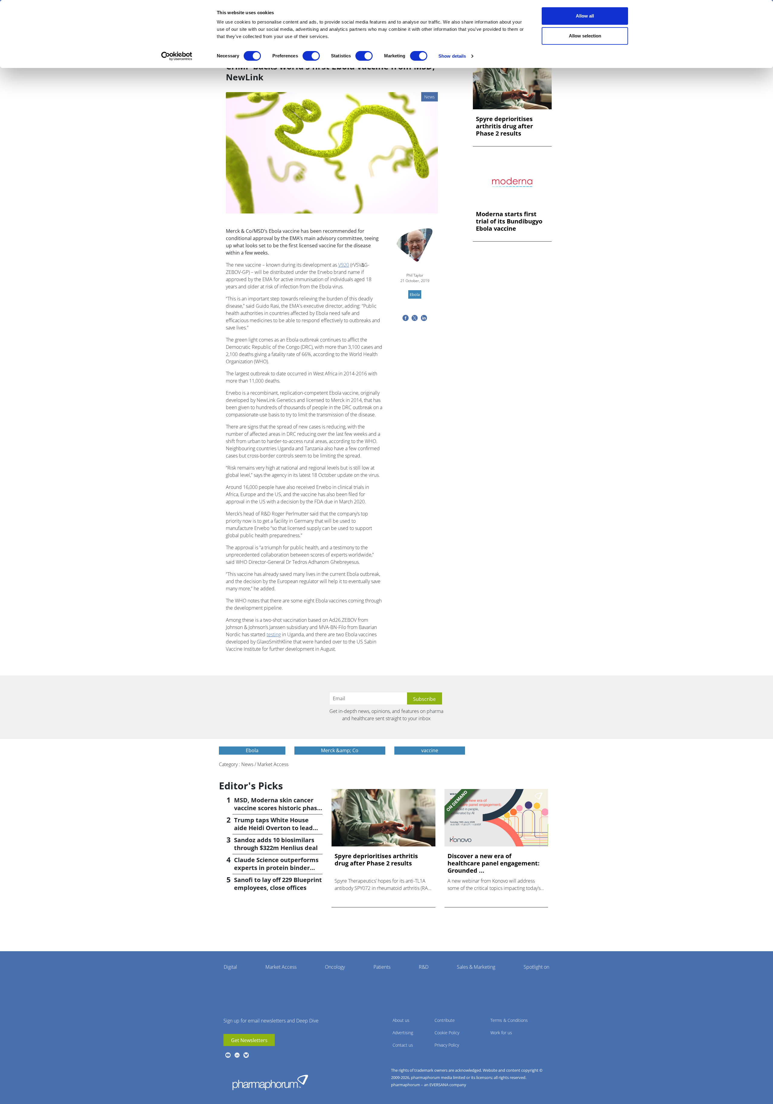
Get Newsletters (249, 1040)
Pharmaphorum (270, 1082)
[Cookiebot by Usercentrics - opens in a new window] (176, 56)
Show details (452, 56)
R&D (423, 967)
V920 (343, 265)
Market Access (281, 967)
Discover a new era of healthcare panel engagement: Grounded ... (493, 863)
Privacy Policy (447, 1045)
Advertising (403, 1032)
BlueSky (246, 1055)
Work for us (501, 1032)
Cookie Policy (447, 1032)
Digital (230, 967)
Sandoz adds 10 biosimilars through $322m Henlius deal (276, 844)
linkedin (237, 1055)
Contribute (445, 1020)
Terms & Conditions (509, 1020)
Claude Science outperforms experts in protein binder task (276, 868)
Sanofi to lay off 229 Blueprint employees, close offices (278, 884)
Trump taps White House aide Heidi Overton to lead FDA (273, 828)
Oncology (335, 967)
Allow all (585, 15)
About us (401, 1020)
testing (274, 634)
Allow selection (585, 35)
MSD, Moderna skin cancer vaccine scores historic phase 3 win (277, 808)
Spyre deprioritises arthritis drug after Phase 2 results (504, 126)
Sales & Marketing (476, 967)
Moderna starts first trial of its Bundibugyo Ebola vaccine (509, 221)
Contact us (403, 1045)
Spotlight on (536, 967)
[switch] (311, 56)
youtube (228, 1055)
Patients (382, 967)
